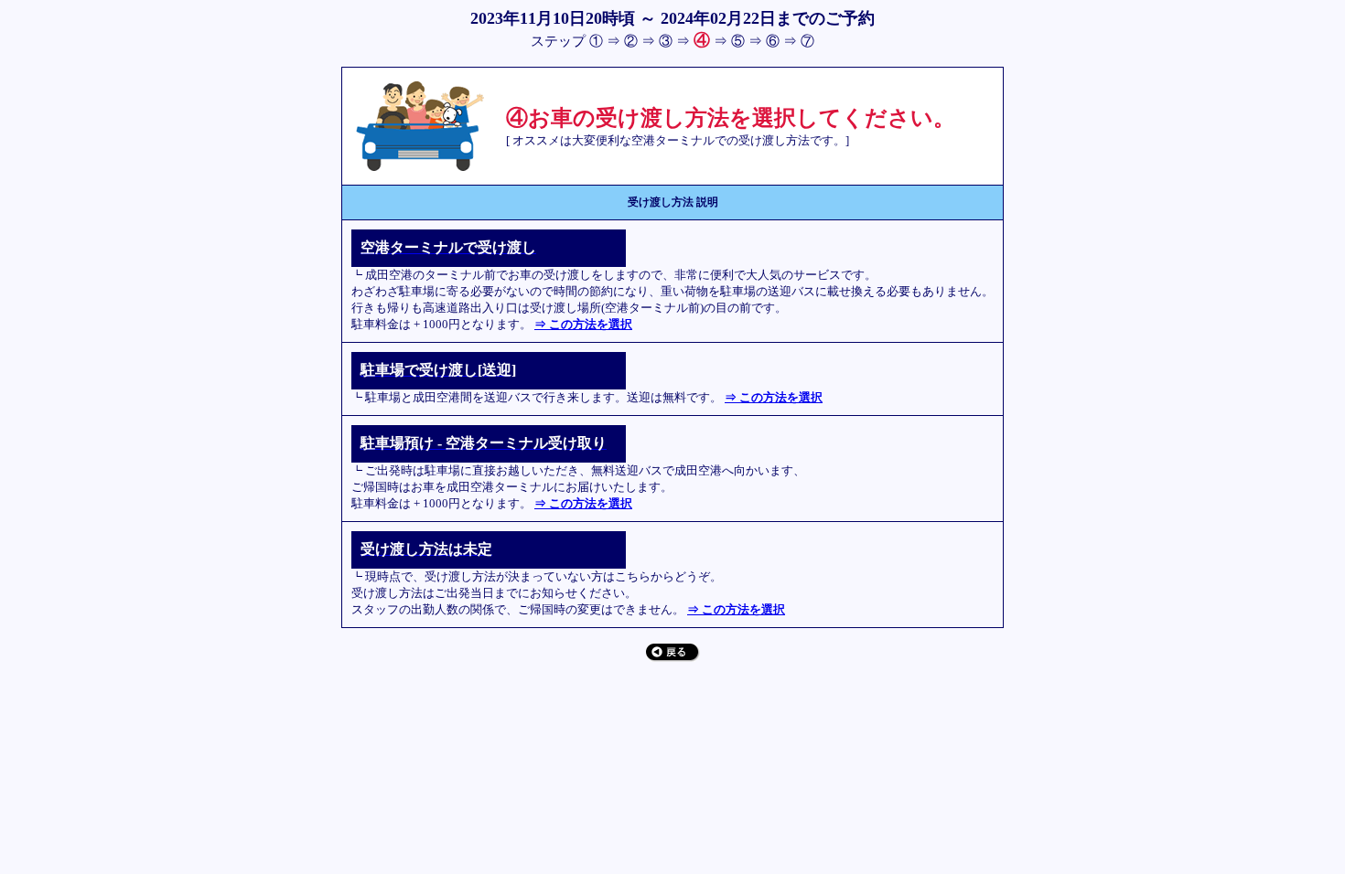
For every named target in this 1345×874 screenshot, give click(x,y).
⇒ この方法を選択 (583, 324)
